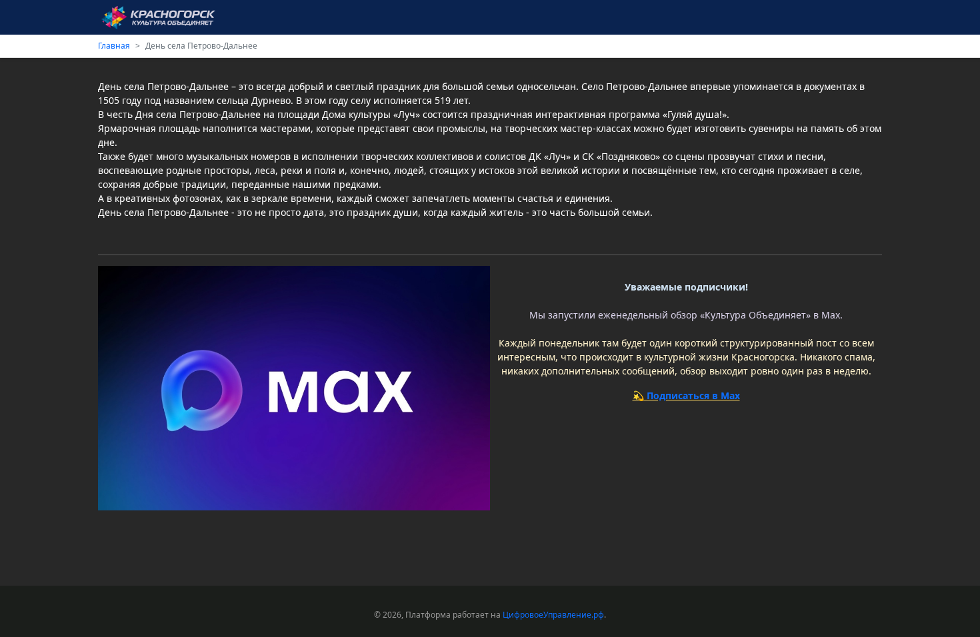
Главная (114, 45)
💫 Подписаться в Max (686, 395)
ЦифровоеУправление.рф (553, 614)
